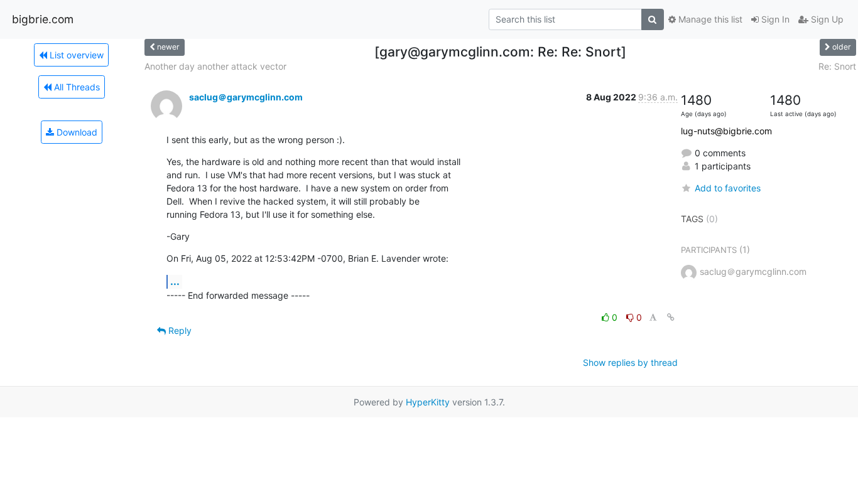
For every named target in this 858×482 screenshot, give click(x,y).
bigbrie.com (42, 19)
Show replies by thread (630, 362)
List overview (75, 55)
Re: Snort (837, 66)
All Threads (76, 87)
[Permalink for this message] (671, 317)
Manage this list (709, 19)
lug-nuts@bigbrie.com (726, 131)
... (175, 281)
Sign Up (826, 19)
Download (75, 132)
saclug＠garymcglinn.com (246, 97)
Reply (179, 330)
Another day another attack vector (215, 66)
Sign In (774, 19)
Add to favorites (728, 188)
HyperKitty (428, 402)
